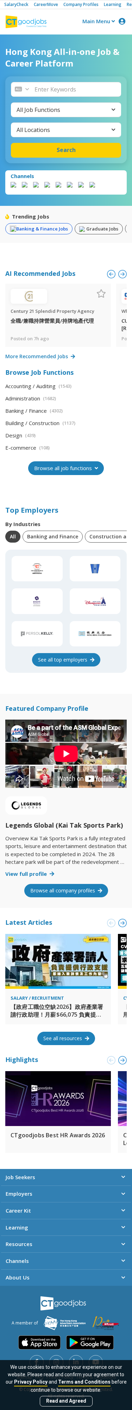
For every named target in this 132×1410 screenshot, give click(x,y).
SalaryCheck (16, 4)
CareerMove (46, 4)
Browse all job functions (63, 468)
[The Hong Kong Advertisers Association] (65, 1323)
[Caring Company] (105, 1323)
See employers (63, 659)
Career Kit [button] (18, 1210)
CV (126, 998)
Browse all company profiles (63, 890)
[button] (75, 89)
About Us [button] (18, 1277)
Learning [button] (17, 1227)
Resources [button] (19, 1243)
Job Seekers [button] (20, 1177)
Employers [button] (19, 1193)
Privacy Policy (31, 1382)
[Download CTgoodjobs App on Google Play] (90, 1342)
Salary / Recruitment (37, 998)
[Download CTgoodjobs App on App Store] (39, 1342)
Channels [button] (17, 1260)
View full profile (26, 873)
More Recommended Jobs (37, 356)
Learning (112, 4)
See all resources (63, 1038)
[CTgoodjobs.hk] (63, 1303)
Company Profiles (81, 4)
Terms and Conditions (84, 1382)
